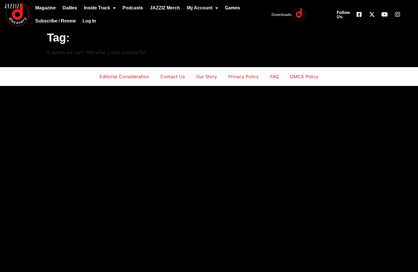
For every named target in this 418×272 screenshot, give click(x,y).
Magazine (45, 7)
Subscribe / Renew (55, 20)
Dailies (70, 7)
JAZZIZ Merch (165, 7)
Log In (89, 20)
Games (232, 7)
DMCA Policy (304, 76)
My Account (199, 7)
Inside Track (97, 7)
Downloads (281, 14)
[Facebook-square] (359, 14)
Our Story (206, 76)
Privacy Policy (243, 76)
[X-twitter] (372, 14)
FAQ (274, 76)
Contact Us (172, 76)
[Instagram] (397, 14)
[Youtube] (384, 14)
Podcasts (133, 7)
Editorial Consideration (124, 76)
